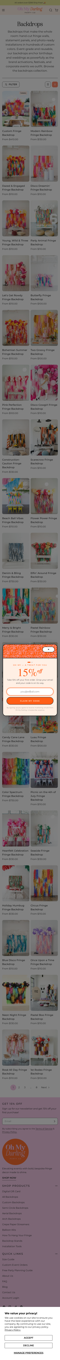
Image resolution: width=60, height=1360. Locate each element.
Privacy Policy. (13, 1330)
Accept (28, 1337)
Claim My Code (30, 701)
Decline (28, 1345)
